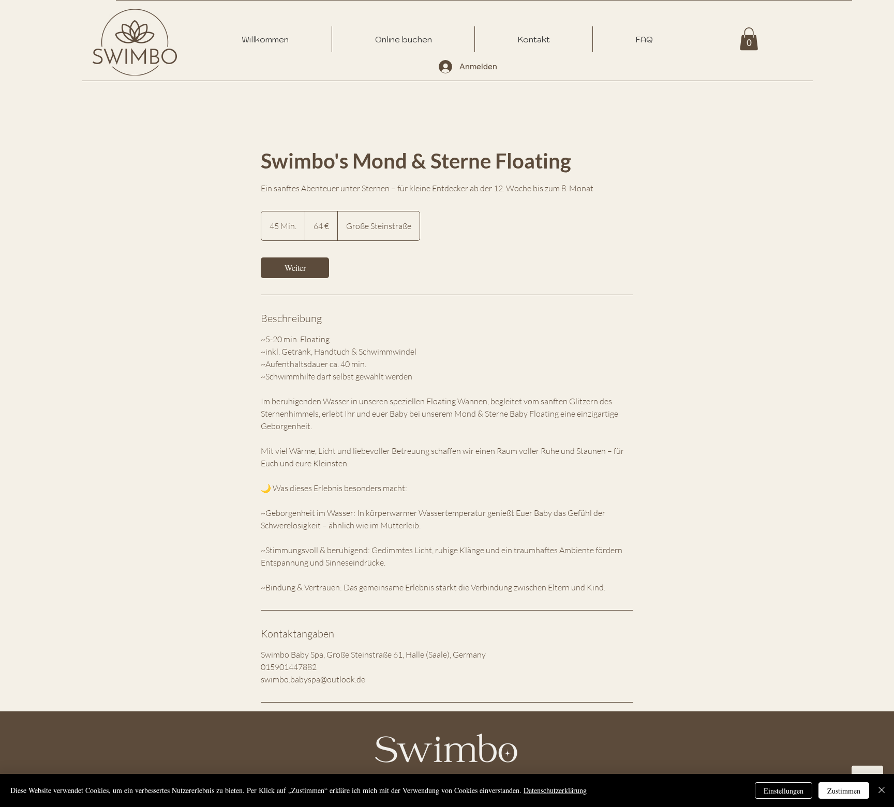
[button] (748, 38)
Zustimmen (843, 791)
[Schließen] (881, 790)
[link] (295, 267)
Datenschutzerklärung (555, 790)
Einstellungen (783, 791)
